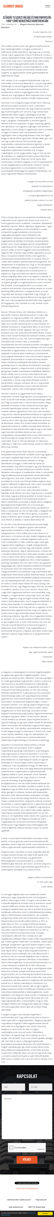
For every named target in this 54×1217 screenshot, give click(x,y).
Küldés (27, 1159)
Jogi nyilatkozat (16, 1207)
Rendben (45, 1213)
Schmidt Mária (13, 6)
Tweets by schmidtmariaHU (27, 1188)
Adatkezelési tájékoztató (19, 1199)
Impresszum (41, 1199)
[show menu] (47, 6)
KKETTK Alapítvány (36, 1207)
